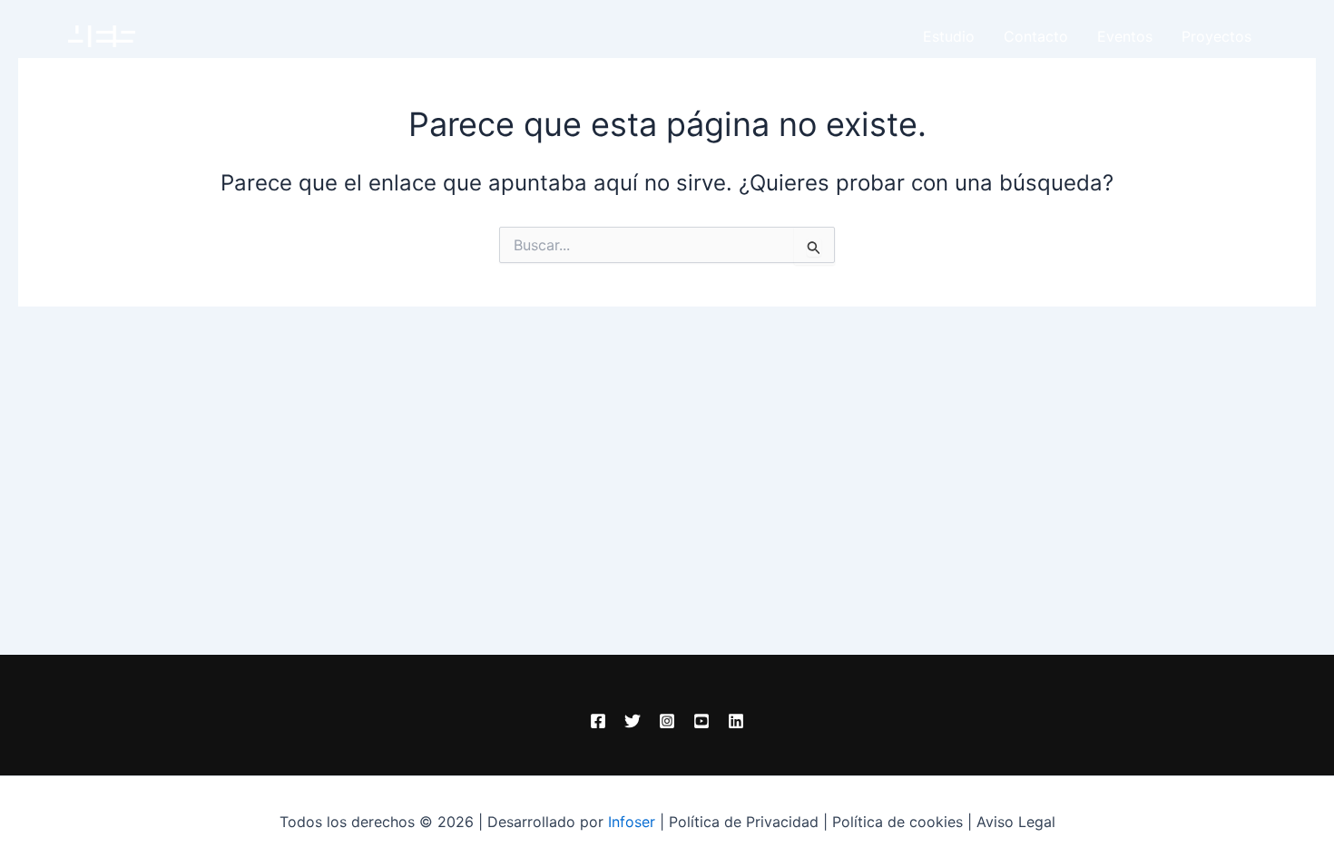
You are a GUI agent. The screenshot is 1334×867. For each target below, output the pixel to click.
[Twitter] (632, 721)
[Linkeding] (736, 721)
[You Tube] (701, 721)
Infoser (631, 822)
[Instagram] (667, 721)
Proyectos (1216, 36)
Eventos (1125, 36)
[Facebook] (598, 721)
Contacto (1036, 36)
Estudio (949, 36)
